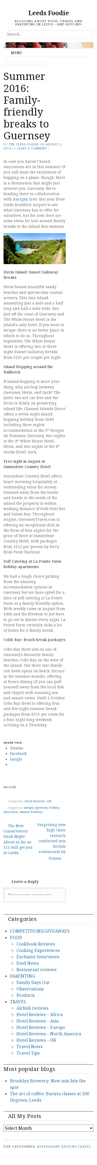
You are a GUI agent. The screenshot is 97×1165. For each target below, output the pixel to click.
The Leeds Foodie (24, 144)
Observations (30, 989)
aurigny (29, 807)
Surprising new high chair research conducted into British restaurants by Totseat (51, 841)
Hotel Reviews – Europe (40, 1027)
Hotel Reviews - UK (24, 63)
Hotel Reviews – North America (48, 1034)
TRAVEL (18, 1002)
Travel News (29, 1047)
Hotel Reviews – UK (36, 1040)
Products (25, 995)
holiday (54, 807)
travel (84, 1146)
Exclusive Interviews (37, 957)
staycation (11, 812)
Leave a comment (32, 148)
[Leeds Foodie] (48, 45)
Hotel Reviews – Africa (39, 1014)
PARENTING (22, 976)
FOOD (16, 937)
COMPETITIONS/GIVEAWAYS (40, 931)
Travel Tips (28, 1053)
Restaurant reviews (36, 970)
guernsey (41, 807)
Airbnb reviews (32, 1008)
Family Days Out (33, 982)
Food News (27, 963)
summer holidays (31, 812)
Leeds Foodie (48, 13)
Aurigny (20, 199)
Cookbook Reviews (35, 944)
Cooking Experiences (38, 950)
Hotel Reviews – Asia (37, 1021)
